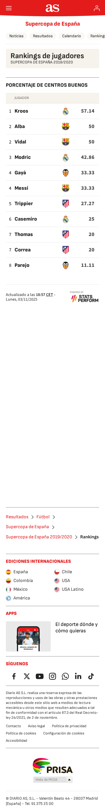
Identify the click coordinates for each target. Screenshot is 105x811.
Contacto (13, 726)
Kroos (21, 111)
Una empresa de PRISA (53, 766)
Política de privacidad (69, 726)
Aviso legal (36, 726)
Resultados (43, 35)
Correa (23, 250)
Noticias (16, 35)
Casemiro (26, 219)
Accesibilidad (16, 740)
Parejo (22, 265)
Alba (20, 126)
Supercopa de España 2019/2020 (39, 537)
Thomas (24, 234)
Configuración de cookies (63, 733)
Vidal (20, 142)
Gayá (20, 173)
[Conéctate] (96, 8)
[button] (53, 780)
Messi (21, 188)
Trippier (24, 203)
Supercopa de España (52, 23)
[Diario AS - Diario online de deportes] (53, 8)
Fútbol (43, 517)
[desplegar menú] (9, 8)
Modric (23, 157)
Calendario (71, 35)
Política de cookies (21, 733)
